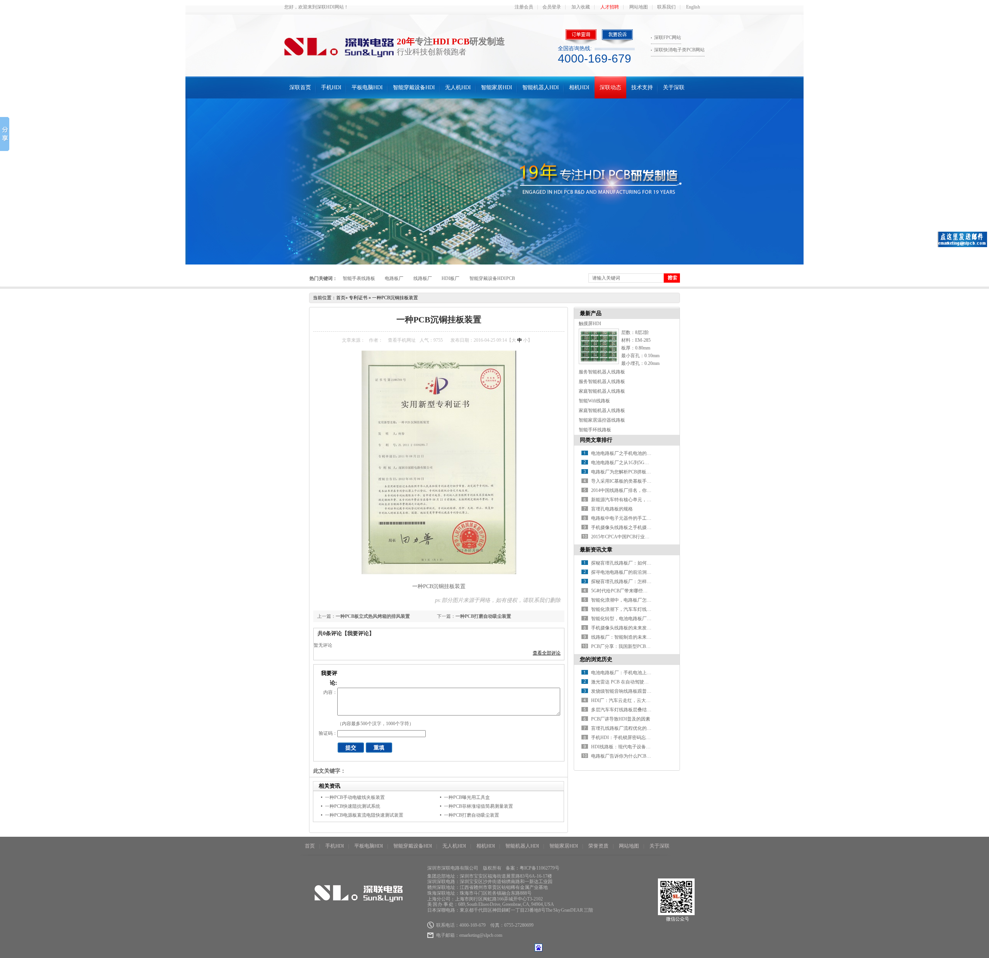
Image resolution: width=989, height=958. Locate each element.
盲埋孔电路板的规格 (612, 509)
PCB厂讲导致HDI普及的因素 (620, 719)
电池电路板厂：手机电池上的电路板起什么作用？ (642, 672)
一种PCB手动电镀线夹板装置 (355, 797)
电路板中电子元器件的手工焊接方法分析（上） (639, 518)
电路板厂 (394, 278)
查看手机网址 (402, 340)
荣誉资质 (598, 846)
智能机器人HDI (540, 87)
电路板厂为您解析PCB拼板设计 (623, 472)
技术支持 (642, 87)
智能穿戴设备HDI (414, 87)
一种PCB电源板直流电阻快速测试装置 (364, 815)
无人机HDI (458, 87)
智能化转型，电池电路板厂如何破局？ (630, 618)
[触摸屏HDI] (599, 362)
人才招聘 (609, 7)
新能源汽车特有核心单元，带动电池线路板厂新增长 (644, 499)
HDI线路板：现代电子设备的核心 (625, 746)
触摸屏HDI (590, 323)
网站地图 (638, 7)
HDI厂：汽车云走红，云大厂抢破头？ (630, 700)
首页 (340, 297)
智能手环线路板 (595, 429)
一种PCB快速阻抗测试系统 (352, 806)
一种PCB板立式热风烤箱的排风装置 (373, 616)
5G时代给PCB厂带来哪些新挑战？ (626, 590)
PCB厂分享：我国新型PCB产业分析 (627, 646)
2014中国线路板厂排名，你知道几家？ (630, 490)
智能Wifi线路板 (594, 401)
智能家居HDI (496, 87)
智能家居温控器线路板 (602, 420)
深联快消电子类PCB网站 (679, 50)
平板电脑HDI (367, 87)
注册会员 (524, 7)
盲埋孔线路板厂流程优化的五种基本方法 (633, 728)
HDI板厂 (450, 278)
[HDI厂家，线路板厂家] (494, 181)
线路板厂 (422, 278)
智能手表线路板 (359, 278)
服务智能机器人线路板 (602, 372)
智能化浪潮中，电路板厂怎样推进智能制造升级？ (642, 600)
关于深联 (674, 87)
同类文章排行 (596, 440)
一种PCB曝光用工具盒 (467, 797)
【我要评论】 (358, 633)
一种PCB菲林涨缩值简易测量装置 (478, 806)
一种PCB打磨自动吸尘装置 (483, 616)
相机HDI (579, 87)
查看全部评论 (547, 653)
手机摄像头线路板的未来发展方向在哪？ (633, 628)
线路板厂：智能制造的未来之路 (623, 637)
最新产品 (591, 313)
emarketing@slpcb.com (480, 935)
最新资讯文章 (596, 550)
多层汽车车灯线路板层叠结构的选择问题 (633, 709)
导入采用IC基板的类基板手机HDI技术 (630, 481)
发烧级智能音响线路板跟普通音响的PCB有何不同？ (644, 691)
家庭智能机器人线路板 (602, 391)
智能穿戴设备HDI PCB (492, 278)
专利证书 (358, 297)
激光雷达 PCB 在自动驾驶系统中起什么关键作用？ (643, 682)
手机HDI (331, 87)
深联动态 (610, 87)
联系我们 (666, 7)
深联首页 (300, 87)
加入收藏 (580, 7)
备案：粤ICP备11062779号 (532, 868)
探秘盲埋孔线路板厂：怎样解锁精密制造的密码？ (642, 581)
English (693, 7)
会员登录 (551, 7)
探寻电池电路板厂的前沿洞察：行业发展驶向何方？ (644, 572)
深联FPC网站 (667, 37)
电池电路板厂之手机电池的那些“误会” (630, 453)
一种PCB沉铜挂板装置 (395, 297)
